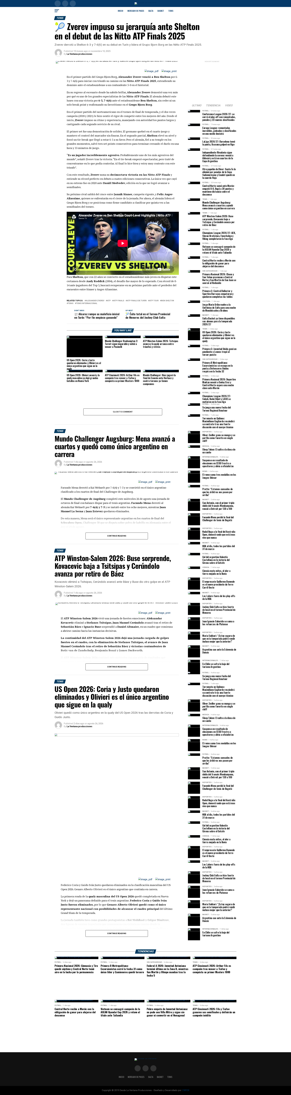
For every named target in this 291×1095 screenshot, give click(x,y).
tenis (70, 303)
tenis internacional (86, 303)
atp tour (154, 301)
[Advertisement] (212, 82)
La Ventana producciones (79, 54)
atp (109, 301)
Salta (150, 10)
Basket (160, 10)
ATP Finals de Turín (137, 301)
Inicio (120, 10)
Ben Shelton (167, 301)
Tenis (170, 10)
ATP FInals (118, 301)
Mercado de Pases (135, 10)
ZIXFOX (185, 1090)
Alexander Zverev (95, 301)
